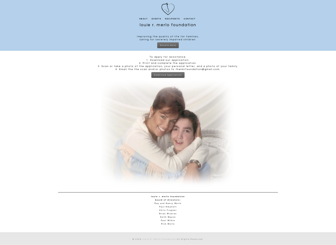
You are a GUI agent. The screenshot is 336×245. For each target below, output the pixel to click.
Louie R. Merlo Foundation (159, 239)
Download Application (168, 75)
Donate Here (168, 45)
